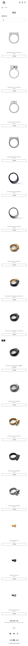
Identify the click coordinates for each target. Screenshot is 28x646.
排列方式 (4, 16)
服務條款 (11, 643)
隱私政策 (14, 643)
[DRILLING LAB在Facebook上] (10, 634)
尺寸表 (14, 628)
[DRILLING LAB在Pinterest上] (14, 634)
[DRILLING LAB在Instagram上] (18, 634)
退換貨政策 (18, 643)
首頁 (2, 7)
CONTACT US (14, 627)
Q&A (9, 643)
